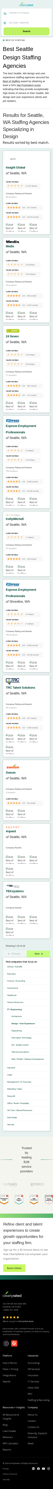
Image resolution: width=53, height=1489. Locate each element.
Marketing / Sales (14, 1089)
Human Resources (15, 1002)
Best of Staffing (11, 81)
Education (11, 974)
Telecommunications (20, 1052)
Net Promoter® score (29, 85)
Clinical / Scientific (14, 967)
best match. (40, 142)
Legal (9, 1075)
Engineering (16, 1031)
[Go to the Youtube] (38, 1468)
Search (26, 31)
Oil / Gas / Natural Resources (19, 1110)
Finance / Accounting (16, 981)
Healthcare (12, 995)
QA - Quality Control (19, 1045)
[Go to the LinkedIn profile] (33, 1468)
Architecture (16, 1016)
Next (37, 954)
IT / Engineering (14, 1009)
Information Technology (21, 1038)
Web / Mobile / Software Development (27, 1059)
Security (10, 1124)
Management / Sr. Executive (19, 1082)
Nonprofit (11, 1096)
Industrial (11, 1068)
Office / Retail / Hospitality (18, 1103)
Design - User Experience (23, 1023)
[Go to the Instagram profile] (48, 1468)
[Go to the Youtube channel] (43, 1468)
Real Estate (12, 1117)
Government (12, 988)
